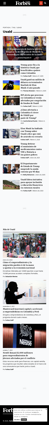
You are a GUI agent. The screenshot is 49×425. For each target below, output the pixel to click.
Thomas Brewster (29, 91)
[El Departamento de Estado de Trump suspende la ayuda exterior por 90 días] (11, 168)
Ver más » (17, 419)
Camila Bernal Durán (30, 121)
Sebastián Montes (11, 276)
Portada (6, 27)
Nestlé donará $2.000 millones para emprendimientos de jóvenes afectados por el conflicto (19, 355)
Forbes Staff (27, 76)
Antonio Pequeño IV (24, 58)
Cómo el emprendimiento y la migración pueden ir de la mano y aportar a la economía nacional (19, 265)
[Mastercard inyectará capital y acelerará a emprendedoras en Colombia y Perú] (24, 292)
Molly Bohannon (28, 175)
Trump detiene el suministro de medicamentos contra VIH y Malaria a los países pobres (31, 149)
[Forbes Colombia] (23, 3)
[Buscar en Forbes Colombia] (45, 3)
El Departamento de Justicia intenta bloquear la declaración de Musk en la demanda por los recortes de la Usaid (24, 52)
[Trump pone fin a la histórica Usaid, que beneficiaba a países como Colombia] (11, 70)
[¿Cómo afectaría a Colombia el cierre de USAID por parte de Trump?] (11, 116)
